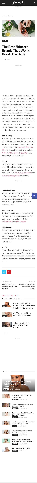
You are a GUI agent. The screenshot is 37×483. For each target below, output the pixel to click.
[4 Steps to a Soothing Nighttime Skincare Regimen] (7, 324)
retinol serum (21, 222)
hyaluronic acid (7, 222)
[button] (34, 196)
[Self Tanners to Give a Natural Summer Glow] (7, 314)
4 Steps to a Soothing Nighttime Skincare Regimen (21, 325)
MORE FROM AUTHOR (12, 299)
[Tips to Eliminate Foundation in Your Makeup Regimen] (6, 432)
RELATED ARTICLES (11, 296)
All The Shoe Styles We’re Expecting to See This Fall (9, 286)
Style (14, 426)
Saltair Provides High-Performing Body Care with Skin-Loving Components (24, 305)
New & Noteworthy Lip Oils (21, 448)
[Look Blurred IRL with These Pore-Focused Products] (6, 414)
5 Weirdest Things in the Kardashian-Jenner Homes (27, 286)
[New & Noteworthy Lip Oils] (6, 449)
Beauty (10, 16)
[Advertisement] (18, 10)
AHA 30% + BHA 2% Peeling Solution (15, 153)
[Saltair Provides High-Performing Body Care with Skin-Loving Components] (7, 304)
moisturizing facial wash (23, 173)
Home (4, 16)
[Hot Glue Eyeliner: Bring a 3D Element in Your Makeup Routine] (6, 441)
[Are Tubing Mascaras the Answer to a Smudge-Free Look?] (6, 423)
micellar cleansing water (10, 176)
